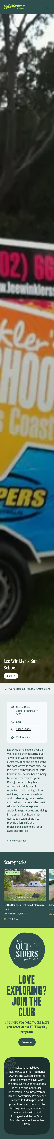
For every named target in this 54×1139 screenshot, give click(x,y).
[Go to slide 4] (27, 897)
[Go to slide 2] (22, 897)
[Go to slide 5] (30, 897)
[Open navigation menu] (47, 7)
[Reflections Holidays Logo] (14, 6)
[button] (27, 840)
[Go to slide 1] (19, 897)
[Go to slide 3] (25, 897)
